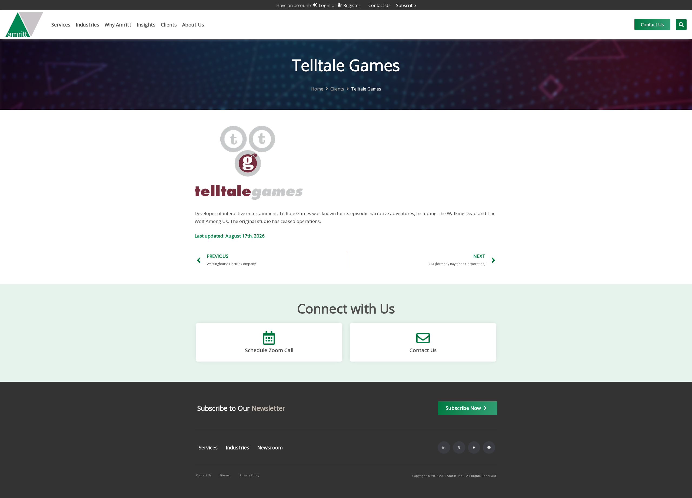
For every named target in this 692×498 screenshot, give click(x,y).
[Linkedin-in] (444, 447)
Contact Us (423, 350)
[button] (61, 24)
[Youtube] (489, 447)
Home (317, 89)
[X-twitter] (459, 447)
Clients (337, 89)
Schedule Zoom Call (269, 350)
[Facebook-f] (474, 447)
